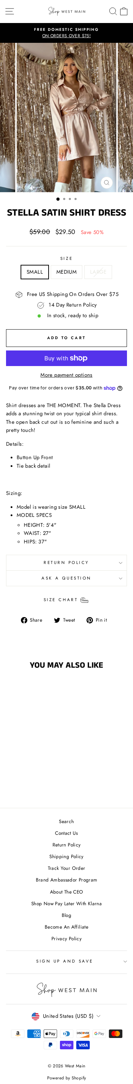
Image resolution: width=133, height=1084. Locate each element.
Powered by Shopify (66, 1078)
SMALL (35, 272)
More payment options (66, 375)
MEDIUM (66, 272)
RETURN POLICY (66, 562)
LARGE (98, 272)
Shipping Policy (66, 856)
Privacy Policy (66, 938)
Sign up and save (64, 961)
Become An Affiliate (66, 926)
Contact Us (66, 833)
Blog (66, 915)
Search (66, 821)
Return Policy (66, 844)
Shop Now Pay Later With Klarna (66, 903)
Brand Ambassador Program (67, 879)
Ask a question (66, 578)
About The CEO (66, 891)
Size (66, 258)
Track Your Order (66, 868)
